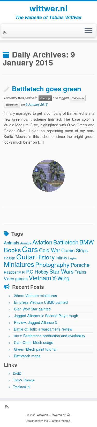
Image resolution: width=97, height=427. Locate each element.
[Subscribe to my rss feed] (5, 32)
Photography (52, 264)
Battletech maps (27, 355)
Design (9, 257)
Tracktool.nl (21, 386)
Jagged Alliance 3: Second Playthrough (46, 315)
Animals (11, 243)
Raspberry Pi (14, 272)
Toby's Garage (23, 379)
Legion (72, 258)
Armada (25, 243)
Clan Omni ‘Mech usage (33, 342)
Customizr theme (59, 420)
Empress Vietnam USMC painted (41, 302)
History (45, 257)
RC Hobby (37, 271)
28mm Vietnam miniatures (35, 295)
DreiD (17, 373)
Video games (16, 278)
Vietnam (40, 277)
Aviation (42, 242)
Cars (30, 248)
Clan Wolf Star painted (32, 308)
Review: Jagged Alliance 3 (35, 322)
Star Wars (61, 271)
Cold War (49, 250)
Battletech (78, 98)
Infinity (61, 257)
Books (12, 249)
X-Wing (60, 278)
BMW (86, 241)
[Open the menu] (88, 31)
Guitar (25, 256)
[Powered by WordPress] (68, 413)
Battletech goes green (46, 88)
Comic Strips (74, 250)
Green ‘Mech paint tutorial (35, 349)
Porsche (80, 264)
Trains (80, 272)
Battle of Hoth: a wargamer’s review (43, 329)
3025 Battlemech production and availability (49, 335)
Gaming (45, 98)
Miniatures (12, 105)
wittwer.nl (48, 8)
